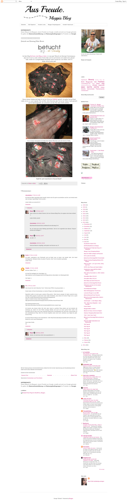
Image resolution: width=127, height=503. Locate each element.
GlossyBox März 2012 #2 (90, 276)
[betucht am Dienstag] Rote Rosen (92, 283)
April (85, 241)
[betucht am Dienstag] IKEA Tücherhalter (94, 258)
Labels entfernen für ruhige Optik (90, 389)
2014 (84, 218)
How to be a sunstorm (89, 375)
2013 (84, 220)
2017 (84, 211)
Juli (85, 235)
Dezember (87, 224)
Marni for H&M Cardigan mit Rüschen (93, 253)
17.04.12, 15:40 (33, 255)
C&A (95, 82)
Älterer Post (74, 375)
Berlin (83, 82)
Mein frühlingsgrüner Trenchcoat (92, 290)
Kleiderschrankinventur (86, 85)
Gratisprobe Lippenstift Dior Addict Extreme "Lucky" (92, 270)
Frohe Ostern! (87, 306)
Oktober (86, 228)
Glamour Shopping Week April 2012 (93, 313)
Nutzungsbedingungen (53, 34)
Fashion (101, 82)
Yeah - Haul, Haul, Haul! (90, 315)
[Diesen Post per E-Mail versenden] (40, 183)
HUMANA (55, 99)
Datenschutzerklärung (36, 34)
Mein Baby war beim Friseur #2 (92, 280)
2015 (84, 216)
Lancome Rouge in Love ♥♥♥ (91, 293)
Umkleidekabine (84, 90)
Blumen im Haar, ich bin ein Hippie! (93, 310)
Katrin (27, 255)
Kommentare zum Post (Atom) (34, 378)
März (85, 338)
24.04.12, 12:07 (40, 235)
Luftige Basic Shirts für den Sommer (91, 437)
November (87, 226)
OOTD (96, 87)
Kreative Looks (42, 24)
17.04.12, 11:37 (40, 211)
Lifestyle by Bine (87, 435)
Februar (86, 340)
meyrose (85, 387)
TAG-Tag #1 (87, 335)
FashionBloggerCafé (85, 83)
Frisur (93, 83)
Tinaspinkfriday (87, 411)
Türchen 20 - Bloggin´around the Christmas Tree (97, 105)
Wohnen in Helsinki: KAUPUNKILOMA (91, 365)
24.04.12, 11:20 (41, 223)
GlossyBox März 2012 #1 (90, 278)
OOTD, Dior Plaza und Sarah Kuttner (93, 267)
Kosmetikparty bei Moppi (90, 288)
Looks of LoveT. (87, 398)
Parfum (102, 87)
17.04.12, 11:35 (36, 195)
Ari (26, 285)
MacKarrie (86, 423)
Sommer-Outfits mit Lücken (89, 448)
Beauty (91, 80)
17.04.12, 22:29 (31, 285)
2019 (84, 207)
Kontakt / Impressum (68, 24)
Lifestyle (94, 85)
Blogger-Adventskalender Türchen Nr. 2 (96, 127)
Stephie (27, 268)
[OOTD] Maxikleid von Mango (91, 245)
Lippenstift (101, 85)
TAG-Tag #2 (87, 333)
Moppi (31, 211)
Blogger (71, 498)
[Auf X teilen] (43, 183)
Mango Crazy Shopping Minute (92, 251)
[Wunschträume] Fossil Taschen (92, 295)
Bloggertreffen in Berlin (90, 308)
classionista (28, 195)
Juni (85, 237)
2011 (84, 345)
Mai (85, 239)
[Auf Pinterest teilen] (47, 183)
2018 (84, 209)
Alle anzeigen (101, 469)
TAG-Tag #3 (87, 331)
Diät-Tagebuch (32, 24)
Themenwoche (100, 89)
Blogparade (89, 82)
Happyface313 (87, 457)
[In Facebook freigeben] (45, 183)
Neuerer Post (24, 375)
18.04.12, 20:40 (40, 333)
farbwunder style (87, 364)
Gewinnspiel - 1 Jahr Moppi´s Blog (92, 300)
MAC (83, 87)
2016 (84, 213)
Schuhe (83, 89)
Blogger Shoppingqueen (54, 24)
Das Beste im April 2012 (90, 243)
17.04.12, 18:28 (34, 268)
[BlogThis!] (41, 183)
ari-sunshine (86, 352)
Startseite (23, 24)
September (87, 230)
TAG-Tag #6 (87, 324)
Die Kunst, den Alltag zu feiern (38, 56)
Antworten (27, 204)
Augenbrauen (84, 79)
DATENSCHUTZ (26, 30)
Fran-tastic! (86, 446)
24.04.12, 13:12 (41, 243)
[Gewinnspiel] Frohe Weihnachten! (95, 138)
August (86, 233)
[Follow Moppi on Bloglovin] (86, 179)
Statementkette (90, 89)
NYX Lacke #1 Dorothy (89, 255)
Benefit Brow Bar (99, 79)
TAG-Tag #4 (87, 328)
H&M (103, 83)
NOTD (89, 87)
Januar (86, 342)
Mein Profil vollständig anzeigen (96, 481)
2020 (84, 205)
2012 (84, 222)
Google (73, 34)
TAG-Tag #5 (87, 326)
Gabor (98, 83)
